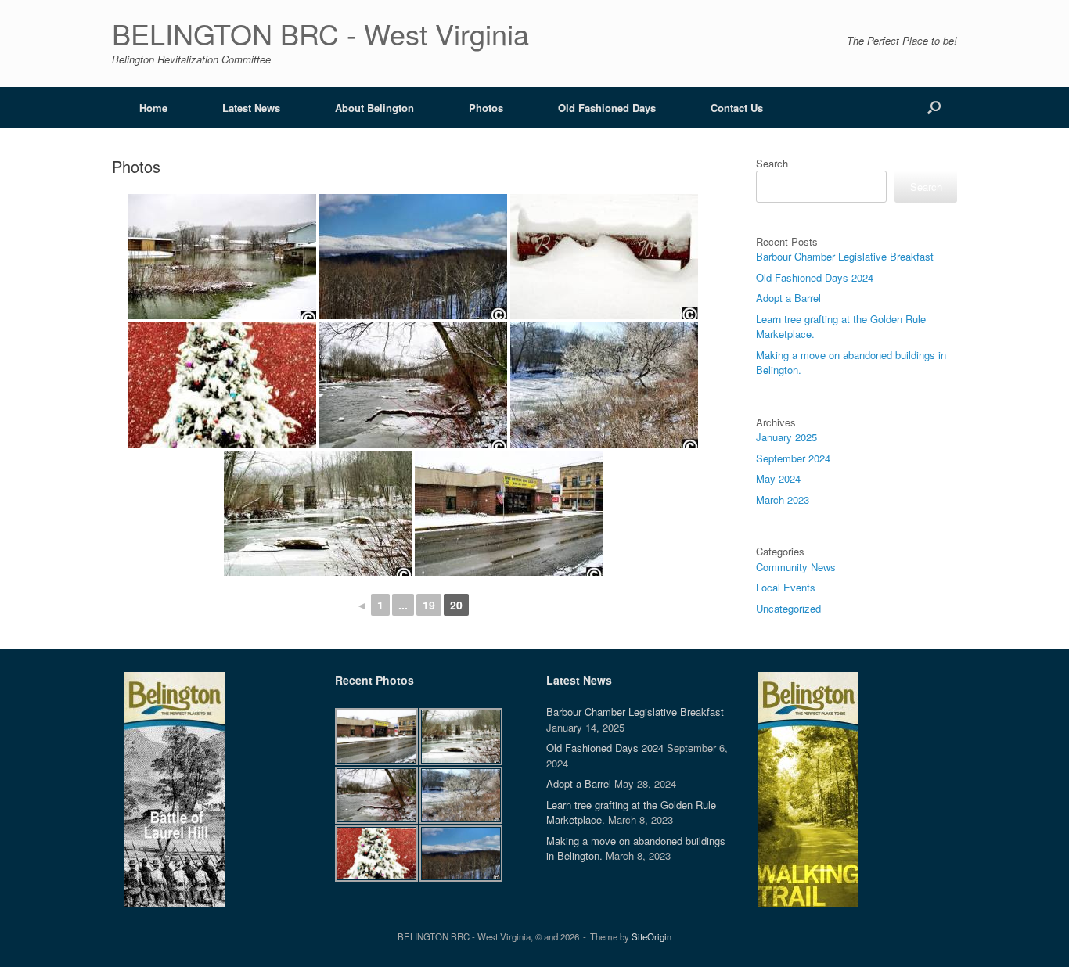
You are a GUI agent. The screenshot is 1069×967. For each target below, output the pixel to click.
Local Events (785, 587)
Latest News (251, 107)
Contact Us (737, 107)
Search (772, 163)
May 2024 (778, 478)
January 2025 (786, 437)
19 (429, 605)
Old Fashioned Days (607, 107)
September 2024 (793, 458)
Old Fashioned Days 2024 (814, 277)
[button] (934, 107)
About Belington (374, 107)
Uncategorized (788, 608)
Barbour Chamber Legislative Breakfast (845, 256)
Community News (796, 566)
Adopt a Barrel (788, 297)
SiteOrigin (651, 936)
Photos (486, 107)
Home (153, 107)
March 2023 (782, 499)
